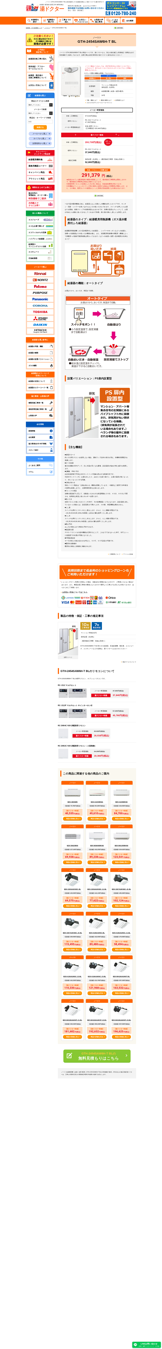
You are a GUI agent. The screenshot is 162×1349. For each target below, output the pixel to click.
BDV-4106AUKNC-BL (97, 933)
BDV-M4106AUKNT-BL (121, 976)
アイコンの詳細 (128, 554)
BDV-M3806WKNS (97, 845)
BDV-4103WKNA (97, 802)
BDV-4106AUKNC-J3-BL (97, 976)
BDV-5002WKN (72, 845)
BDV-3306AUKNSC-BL (72, 889)
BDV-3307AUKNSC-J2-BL (121, 889)
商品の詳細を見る (72, 818)
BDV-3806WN (73, 802)
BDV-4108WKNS (121, 802)
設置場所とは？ (120, 100)
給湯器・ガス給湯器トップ (34, 28)
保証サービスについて (129, 662)
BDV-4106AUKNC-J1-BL (121, 933)
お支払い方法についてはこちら (75, 592)
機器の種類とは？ (106, 100)
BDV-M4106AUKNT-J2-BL (97, 1020)
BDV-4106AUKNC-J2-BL (72, 976)
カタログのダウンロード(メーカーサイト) (99, 102)
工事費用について (115, 554)
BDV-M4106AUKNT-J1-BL (72, 1020)
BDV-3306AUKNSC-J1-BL (97, 889)
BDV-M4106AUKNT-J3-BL (121, 1020)
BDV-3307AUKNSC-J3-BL (72, 933)
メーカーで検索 (40, 109)
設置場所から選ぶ (40, 143)
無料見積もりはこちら (98, 1056)
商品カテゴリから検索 (40, 101)
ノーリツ (47, 28)
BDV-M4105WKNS (121, 845)
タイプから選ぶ (39, 138)
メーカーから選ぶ (40, 134)
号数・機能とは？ (92, 100)
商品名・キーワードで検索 (40, 118)
